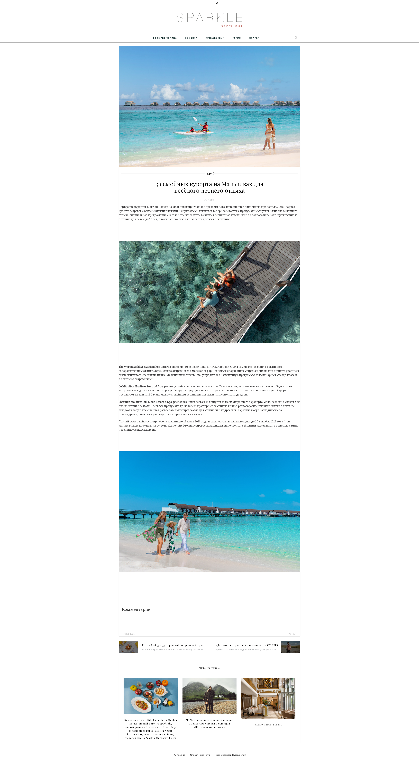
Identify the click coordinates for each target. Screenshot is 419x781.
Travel (209, 174)
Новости (191, 37)
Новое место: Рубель (268, 724)
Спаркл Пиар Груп (200, 754)
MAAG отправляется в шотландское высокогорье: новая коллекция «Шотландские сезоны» (209, 723)
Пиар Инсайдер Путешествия (230, 754)
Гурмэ (237, 37)
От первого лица (165, 37)
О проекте (179, 754)
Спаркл (254, 37)
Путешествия (215, 37)
